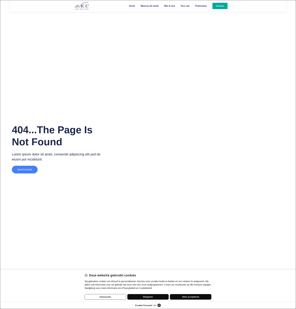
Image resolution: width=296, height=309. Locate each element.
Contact (220, 6)
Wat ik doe (169, 6)
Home (132, 6)
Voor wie (185, 6)
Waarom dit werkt (150, 6)
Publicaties (201, 6)
